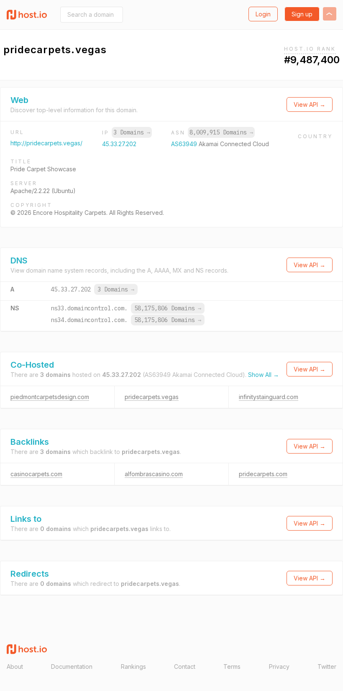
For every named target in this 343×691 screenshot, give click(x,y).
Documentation (71, 666)
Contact (184, 666)
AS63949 (185, 143)
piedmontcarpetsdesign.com (49, 396)
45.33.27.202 (119, 143)
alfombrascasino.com (154, 473)
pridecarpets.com (263, 473)
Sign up (302, 14)
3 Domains (131, 132)
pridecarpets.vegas (152, 396)
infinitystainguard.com (268, 396)
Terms (232, 666)
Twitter (326, 666)
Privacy (279, 666)
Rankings (133, 666)
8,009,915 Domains (221, 132)
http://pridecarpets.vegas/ (46, 143)
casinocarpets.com (36, 473)
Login (263, 14)
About (15, 666)
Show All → (263, 374)
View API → (309, 104)
